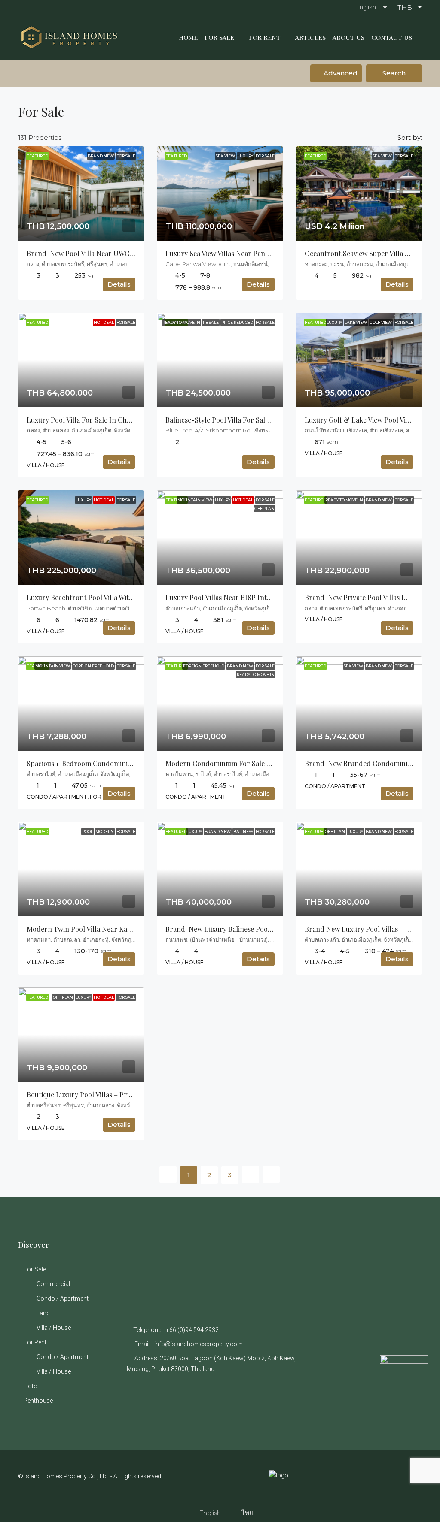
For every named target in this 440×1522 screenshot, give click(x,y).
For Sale (219, 37)
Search (394, 73)
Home (188, 37)
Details (119, 284)
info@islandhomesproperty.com (198, 1344)
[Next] (250, 1174)
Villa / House (54, 1327)
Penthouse (38, 1400)
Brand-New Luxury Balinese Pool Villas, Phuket (239, 928)
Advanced (340, 73)
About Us (348, 37)
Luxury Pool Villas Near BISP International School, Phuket (256, 597)
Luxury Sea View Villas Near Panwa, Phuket (232, 253)
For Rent (265, 37)
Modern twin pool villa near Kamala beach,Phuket (107, 928)
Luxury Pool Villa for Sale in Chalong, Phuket (99, 419)
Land (43, 1313)
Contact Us (391, 37)
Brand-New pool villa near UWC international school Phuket (123, 253)
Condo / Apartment (63, 1298)
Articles (310, 37)
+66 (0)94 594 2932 (192, 1329)
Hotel (31, 1386)
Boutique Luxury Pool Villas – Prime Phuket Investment (113, 1094)
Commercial (53, 1283)
